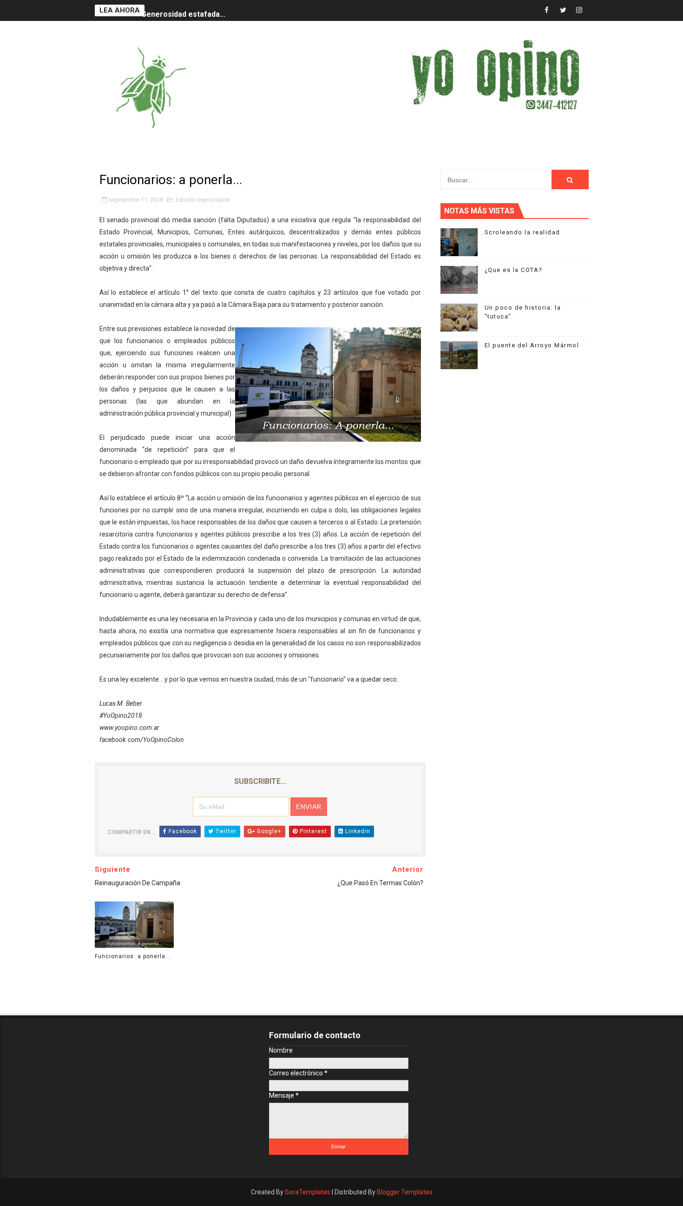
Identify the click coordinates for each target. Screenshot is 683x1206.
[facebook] (547, 10)
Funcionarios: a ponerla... (133, 956)
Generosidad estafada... (183, 10)
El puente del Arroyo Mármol (532, 345)
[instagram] (579, 10)
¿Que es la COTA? (514, 269)
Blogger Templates (405, 1192)
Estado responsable (203, 199)
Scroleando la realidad (522, 232)
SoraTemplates (307, 1192)
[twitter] (563, 10)
